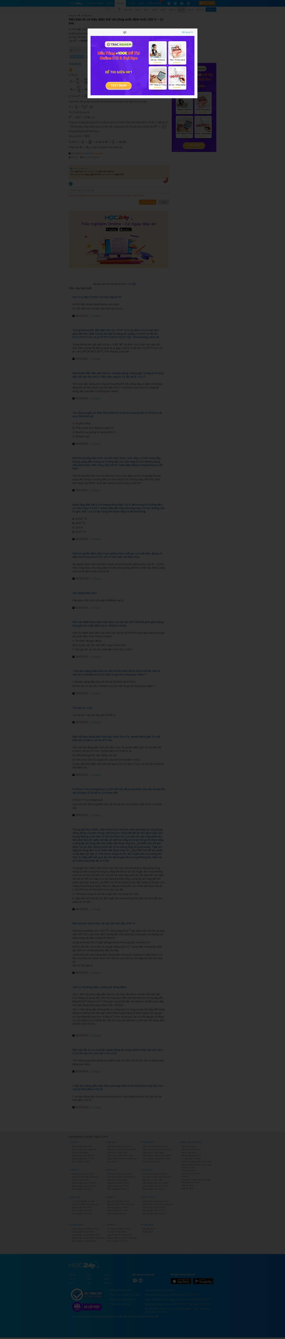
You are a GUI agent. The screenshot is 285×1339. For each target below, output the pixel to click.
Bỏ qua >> (187, 32)
